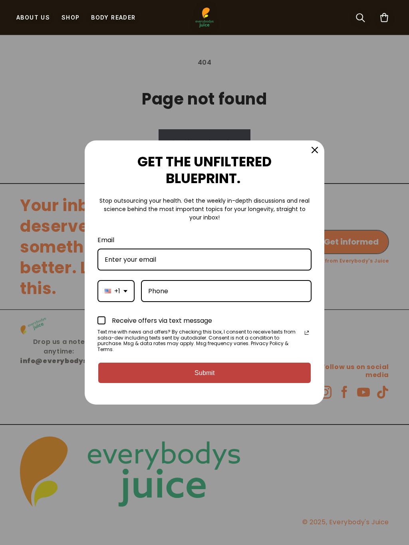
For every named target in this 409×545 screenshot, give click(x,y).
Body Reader (113, 17)
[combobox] (116, 291)
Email (105, 240)
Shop (71, 17)
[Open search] (360, 17)
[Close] (314, 150)
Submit (204, 372)
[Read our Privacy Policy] (307, 333)
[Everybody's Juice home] (204, 18)
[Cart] (384, 17)
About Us (33, 17)
